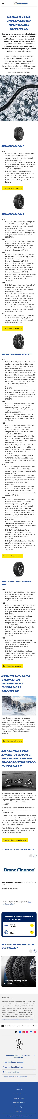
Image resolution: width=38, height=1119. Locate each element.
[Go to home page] (20, 3)
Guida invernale (12, 1026)
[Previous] (30, 855)
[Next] (35, 855)
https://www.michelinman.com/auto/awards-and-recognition (17, 1019)
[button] (19, 925)
